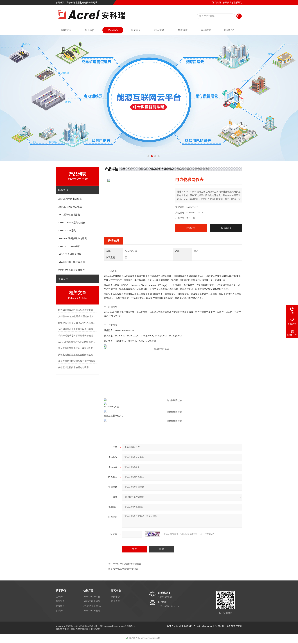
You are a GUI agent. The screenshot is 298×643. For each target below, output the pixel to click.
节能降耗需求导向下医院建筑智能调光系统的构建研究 (77, 335)
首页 (123, 169)
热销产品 (88, 590)
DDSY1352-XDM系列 (69, 246)
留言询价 (226, 228)
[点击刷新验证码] (152, 534)
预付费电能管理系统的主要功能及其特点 (77, 348)
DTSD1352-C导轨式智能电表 (127, 564)
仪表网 (229, 626)
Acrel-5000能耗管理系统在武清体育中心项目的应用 (77, 342)
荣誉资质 (183, 30)
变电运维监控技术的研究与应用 (73, 367)
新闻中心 (136, 30)
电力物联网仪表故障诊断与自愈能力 (75, 310)
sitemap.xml (208, 626)
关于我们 (90, 30)
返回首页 (216, 2)
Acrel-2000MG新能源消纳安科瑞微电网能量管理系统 (94, 596)
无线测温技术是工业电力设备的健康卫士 (77, 329)
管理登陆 (237, 626)
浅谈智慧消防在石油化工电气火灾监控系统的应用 (77, 323)
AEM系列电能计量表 (69, 214)
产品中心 (113, 30)
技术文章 (159, 30)
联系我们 (237, 2)
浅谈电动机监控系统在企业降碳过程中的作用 (77, 354)
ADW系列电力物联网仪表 (71, 262)
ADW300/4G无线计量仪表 (125, 569)
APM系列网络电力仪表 (70, 206)
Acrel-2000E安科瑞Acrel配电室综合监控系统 (94, 610)
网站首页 (66, 30)
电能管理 (143, 169)
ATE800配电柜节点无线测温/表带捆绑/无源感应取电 (94, 601)
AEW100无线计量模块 (69, 254)
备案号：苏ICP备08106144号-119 (183, 626)
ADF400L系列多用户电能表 (72, 238)
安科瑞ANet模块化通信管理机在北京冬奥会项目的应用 (77, 316)
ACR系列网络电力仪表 (70, 199)
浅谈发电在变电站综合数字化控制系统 (76, 361)
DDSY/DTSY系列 (67, 230)
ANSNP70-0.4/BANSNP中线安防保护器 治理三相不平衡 (94, 606)
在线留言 (227, 2)
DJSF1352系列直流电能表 (71, 270)
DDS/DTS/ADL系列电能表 (71, 222)
